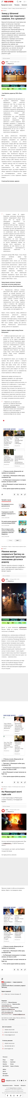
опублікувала (22, 627)
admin (7, 61)
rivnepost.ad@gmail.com (19, 1014)
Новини (4, 10)
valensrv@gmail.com (7, 1005)
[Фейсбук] (17, 1081)
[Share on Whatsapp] (14, 1095)
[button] (3, 1)
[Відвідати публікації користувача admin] (3, 62)
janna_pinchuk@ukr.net (7, 1012)
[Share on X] (10, 1095)
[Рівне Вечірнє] (10, 1)
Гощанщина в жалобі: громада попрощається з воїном (8, 513)
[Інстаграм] (23, 1081)
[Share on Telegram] (17, 1095)
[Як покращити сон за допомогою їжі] (22, 505)
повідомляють (7, 843)
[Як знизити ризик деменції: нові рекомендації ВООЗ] (22, 523)
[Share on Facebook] (7, 1095)
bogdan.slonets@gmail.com (8, 1009)
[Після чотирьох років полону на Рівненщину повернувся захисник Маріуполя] (22, 530)
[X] (19, 1081)
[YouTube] (21, 1081)
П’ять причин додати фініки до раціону (14, 488)
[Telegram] (25, 1081)
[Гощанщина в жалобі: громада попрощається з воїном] (22, 513)
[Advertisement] (14, 198)
